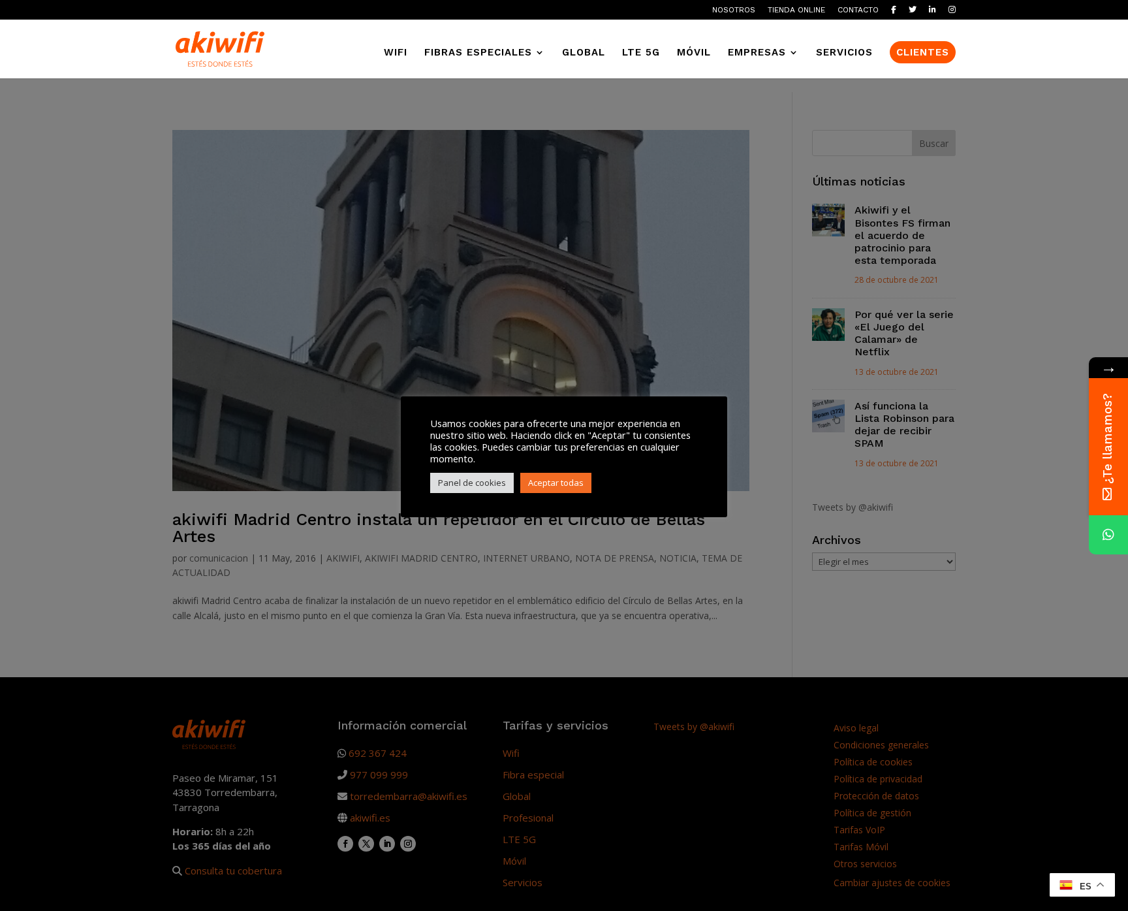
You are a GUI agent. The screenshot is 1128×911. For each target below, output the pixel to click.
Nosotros (733, 10)
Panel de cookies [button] (472, 482)
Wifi (395, 53)
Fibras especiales (478, 53)
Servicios (844, 53)
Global (583, 53)
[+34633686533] (1108, 534)
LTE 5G (641, 53)
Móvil (694, 53)
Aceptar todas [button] (556, 482)
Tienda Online (796, 10)
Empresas (757, 53)
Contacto (858, 10)
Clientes (922, 52)
